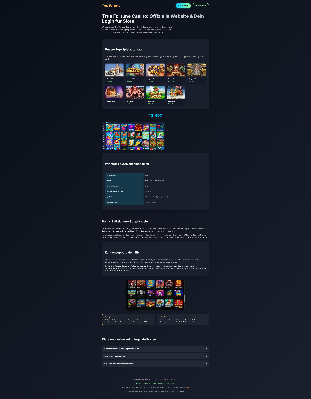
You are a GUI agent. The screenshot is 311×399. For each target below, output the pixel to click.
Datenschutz (147, 383)
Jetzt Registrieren (200, 5)
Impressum (139, 383)
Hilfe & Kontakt (171, 383)
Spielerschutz (161, 383)
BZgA (189, 387)
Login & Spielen (183, 5)
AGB (154, 383)
